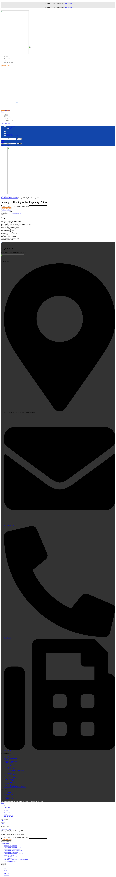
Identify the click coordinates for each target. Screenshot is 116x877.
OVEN (6, 759)
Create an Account (6, 829)
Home (2, 198)
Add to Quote (6, 208)
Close (2, 803)
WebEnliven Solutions (37, 801)
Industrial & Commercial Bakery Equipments (16, 859)
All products (12, 128)
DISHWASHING (9, 762)
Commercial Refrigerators (11, 852)
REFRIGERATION (9, 765)
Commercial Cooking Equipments (13, 847)
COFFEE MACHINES (10, 758)
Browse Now (68, 3)
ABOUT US (7, 792)
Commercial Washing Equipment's (13, 853)
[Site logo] (15, 53)
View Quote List (5, 65)
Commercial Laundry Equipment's (13, 850)
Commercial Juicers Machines (12, 849)
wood (5, 870)
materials (6, 875)
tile (5, 868)
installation (7, 873)
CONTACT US (8, 794)
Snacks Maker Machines (10, 861)
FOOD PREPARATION (11, 198)
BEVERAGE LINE (9, 768)
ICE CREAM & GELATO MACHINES (15, 770)
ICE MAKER (8, 756)
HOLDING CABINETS (11, 761)
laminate (6, 872)
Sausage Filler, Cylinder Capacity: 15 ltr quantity (16, 206)
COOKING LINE (9, 764)
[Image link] (12, 259)
